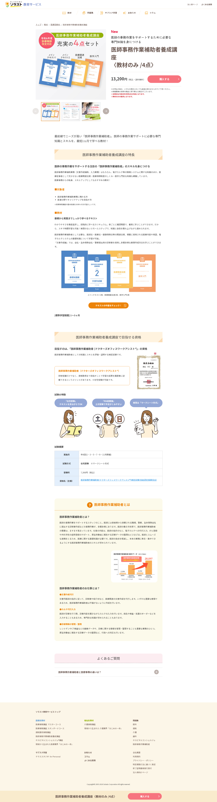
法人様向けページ (140, 772)
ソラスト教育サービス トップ (48, 711)
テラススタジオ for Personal (48, 756)
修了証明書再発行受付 (142, 768)
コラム (153, 12)
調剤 (135, 728)
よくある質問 (206, 4)
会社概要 (136, 752)
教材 (69, 12)
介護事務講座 (90, 724)
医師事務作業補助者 (141, 744)
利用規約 (136, 756)
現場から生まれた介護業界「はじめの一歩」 (103, 728)
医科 (135, 724)
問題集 (90, 12)
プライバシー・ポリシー (143, 760)
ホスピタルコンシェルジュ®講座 (49, 740)
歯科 (135, 736)
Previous (36, 111)
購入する (164, 79)
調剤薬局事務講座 (43, 732)
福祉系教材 (89, 720)
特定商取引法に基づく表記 (144, 764)
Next (106, 111)
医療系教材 (40, 720)
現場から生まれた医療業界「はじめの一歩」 (54, 744)
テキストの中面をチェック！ (108, 305)
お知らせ (132, 12)
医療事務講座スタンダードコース (50, 728)
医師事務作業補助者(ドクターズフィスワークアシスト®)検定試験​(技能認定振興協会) (119, 479)
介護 (135, 732)
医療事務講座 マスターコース (48, 724)
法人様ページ (192, 4)
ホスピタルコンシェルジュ (144, 740)
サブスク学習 (111, 12)
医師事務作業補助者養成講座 (48, 736)
